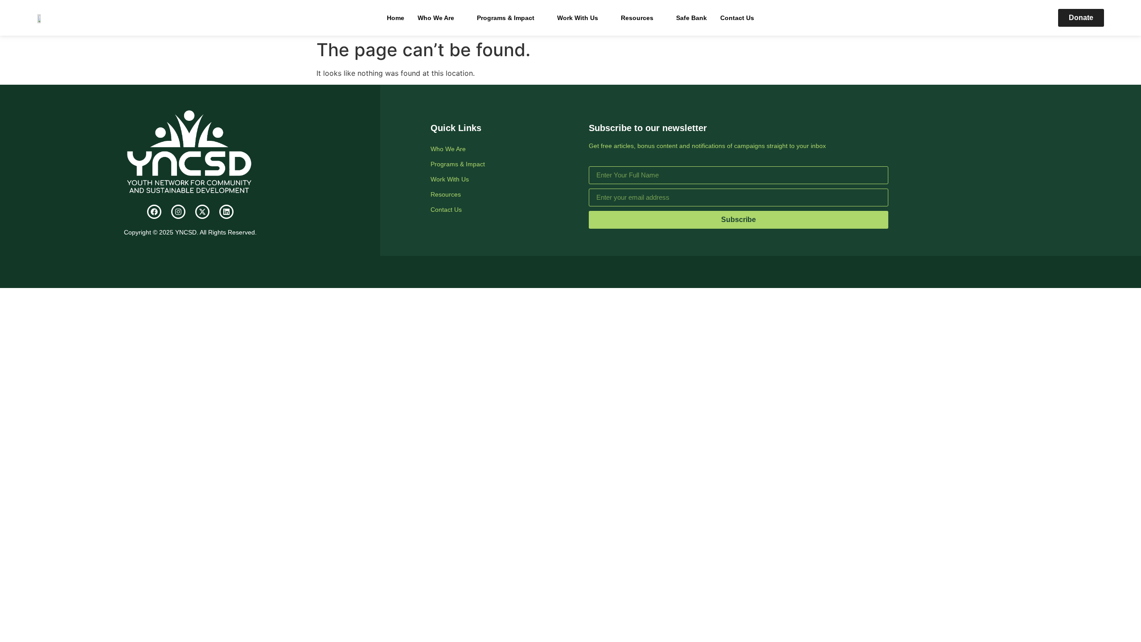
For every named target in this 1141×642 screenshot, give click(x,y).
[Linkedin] (226, 212)
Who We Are (436, 17)
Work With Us (577, 17)
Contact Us (737, 17)
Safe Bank (691, 17)
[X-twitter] (202, 212)
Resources (637, 17)
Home (395, 17)
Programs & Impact (505, 17)
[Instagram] (178, 212)
